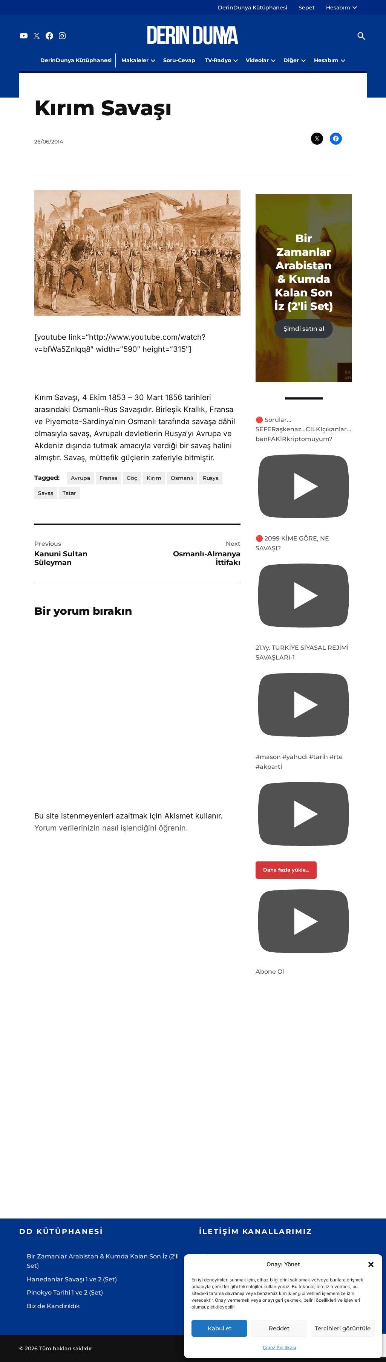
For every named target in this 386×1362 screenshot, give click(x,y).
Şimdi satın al (303, 328)
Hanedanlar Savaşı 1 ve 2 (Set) (72, 1279)
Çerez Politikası (279, 1347)
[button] (371, 1264)
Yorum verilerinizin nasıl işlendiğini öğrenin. (111, 827)
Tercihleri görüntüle (343, 1328)
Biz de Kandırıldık (53, 1306)
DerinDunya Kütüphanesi (252, 7)
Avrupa (80, 478)
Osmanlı (182, 478)
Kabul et (219, 1328)
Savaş (45, 493)
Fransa (108, 478)
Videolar (257, 60)
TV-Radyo (218, 60)
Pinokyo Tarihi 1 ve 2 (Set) (65, 1292)
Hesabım (338, 7)
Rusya (211, 478)
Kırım (154, 478)
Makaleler (135, 60)
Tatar (69, 493)
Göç (132, 478)
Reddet (279, 1328)
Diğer (291, 60)
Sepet (307, 7)
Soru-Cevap (179, 60)
